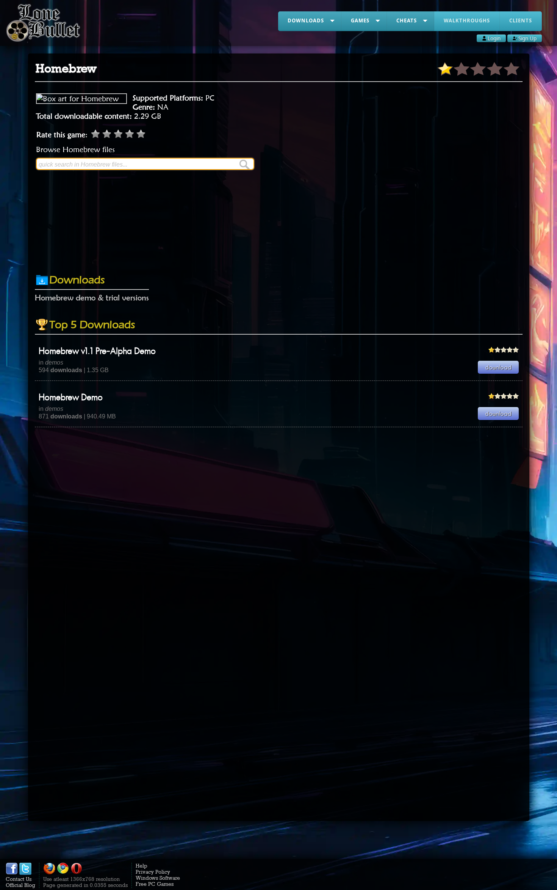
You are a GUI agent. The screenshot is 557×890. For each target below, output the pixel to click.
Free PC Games (155, 884)
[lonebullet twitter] (25, 873)
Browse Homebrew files (75, 149)
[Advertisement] (278, 248)
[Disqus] (279, 522)
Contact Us (18, 879)
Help (141, 866)
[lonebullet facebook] (12, 873)
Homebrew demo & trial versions (92, 297)
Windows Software (158, 878)
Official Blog (20, 885)
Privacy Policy (153, 872)
